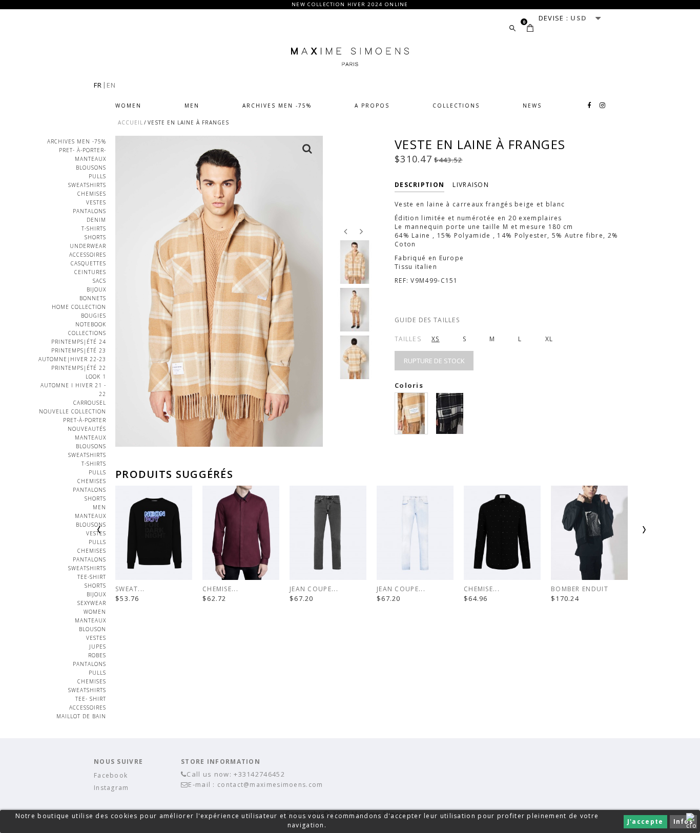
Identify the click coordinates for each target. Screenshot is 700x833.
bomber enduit (579, 589)
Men (191, 105)
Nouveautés (87, 428)
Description (419, 184)
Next (617, 533)
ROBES (97, 655)
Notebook (90, 324)
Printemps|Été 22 (78, 367)
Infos (683, 821)
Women (128, 105)
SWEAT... (130, 589)
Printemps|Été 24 (78, 341)
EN (111, 85)
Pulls (97, 176)
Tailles (408, 339)
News (532, 105)
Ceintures (90, 272)
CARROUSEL (89, 402)
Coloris (410, 385)
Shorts (95, 237)
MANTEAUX (90, 158)
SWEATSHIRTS (87, 568)
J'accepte (645, 821)
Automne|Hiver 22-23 (72, 359)
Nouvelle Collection (72, 411)
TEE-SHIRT (91, 576)
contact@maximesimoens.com (270, 784)
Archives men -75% (277, 105)
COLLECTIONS (456, 105)
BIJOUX (96, 289)
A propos (372, 105)
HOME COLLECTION (79, 306)
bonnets (92, 298)
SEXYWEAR (91, 603)
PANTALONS (89, 211)
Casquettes (88, 263)
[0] (530, 28)
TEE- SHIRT (90, 698)
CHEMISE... (220, 589)
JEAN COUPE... (314, 589)
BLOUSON (92, 629)
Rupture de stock (434, 360)
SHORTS (95, 585)
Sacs (99, 280)
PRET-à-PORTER (84, 420)
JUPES (97, 646)
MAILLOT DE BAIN (81, 716)
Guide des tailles (427, 320)
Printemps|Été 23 (78, 350)
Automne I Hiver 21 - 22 (73, 390)
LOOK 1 (96, 376)
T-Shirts (93, 228)
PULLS (97, 542)
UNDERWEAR (88, 245)
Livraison (470, 184)
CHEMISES (91, 193)
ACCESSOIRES (87, 254)
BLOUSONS (91, 167)
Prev (125, 533)
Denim (96, 219)
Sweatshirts (87, 185)
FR (98, 85)
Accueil (130, 122)
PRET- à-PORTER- (82, 150)
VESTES (96, 202)
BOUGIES (93, 315)
